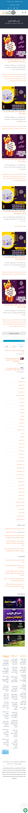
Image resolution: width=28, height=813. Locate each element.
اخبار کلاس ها (21, 388)
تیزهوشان (16, 78)
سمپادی (24, 80)
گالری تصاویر (12, 46)
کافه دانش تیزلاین (20, 505)
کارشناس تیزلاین (20, 528)
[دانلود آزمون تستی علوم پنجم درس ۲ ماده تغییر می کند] (14, 244)
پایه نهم (22, 416)
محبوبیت (21, 346)
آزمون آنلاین (10, 74)
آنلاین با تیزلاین (6, 76)
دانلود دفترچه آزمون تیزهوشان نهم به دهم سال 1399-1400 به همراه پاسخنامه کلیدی (12, 360)
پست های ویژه (20, 430)
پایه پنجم (15, 23)
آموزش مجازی (11, 76)
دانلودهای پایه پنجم (15, 128)
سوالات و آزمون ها (20, 502)
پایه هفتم (22, 423)
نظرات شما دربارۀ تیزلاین (10, 528)
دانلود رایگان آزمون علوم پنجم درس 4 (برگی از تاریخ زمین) (16, 198)
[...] (11, 69)
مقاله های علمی (20, 516)
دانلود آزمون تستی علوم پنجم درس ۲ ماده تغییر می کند (16, 243)
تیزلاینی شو (21, 78)
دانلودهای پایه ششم (11, 78)
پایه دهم (22, 409)
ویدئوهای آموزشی (20, 519)
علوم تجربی (22, 326)
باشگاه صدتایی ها (20, 395)
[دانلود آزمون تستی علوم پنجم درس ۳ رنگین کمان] (14, 98)
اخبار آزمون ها (21, 381)
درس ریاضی (21, 440)
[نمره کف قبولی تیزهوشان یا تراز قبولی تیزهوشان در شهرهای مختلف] (22, 368)
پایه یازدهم (21, 426)
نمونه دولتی (11, 326)
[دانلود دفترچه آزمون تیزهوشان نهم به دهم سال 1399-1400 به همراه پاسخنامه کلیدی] (22, 358)
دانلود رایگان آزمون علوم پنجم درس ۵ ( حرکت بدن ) (16, 146)
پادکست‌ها (21, 399)
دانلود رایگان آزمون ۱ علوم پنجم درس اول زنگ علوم (16, 291)
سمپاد (6, 78)
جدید (14, 346)
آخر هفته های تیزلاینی (17, 74)
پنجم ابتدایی (7, 126)
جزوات (19, 23)
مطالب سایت (21, 512)
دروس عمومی (21, 481)
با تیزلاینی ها (21, 392)
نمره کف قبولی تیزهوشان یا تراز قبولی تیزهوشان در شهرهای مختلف (11, 369)
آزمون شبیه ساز (23, 76)
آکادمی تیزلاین (17, 76)
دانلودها (22, 437)
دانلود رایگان (22, 128)
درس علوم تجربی (20, 461)
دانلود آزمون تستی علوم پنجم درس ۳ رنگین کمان (16, 98)
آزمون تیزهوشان (5, 74)
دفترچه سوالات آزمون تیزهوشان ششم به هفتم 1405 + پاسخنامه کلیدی (15, 543)
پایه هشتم (21, 419)
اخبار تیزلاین (21, 385)
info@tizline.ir (10, 764)
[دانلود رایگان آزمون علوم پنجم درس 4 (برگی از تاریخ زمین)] (14, 198)
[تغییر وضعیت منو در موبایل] (25, 12)
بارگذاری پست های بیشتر (14, 333)
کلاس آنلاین (14, 180)
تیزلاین (25, 78)
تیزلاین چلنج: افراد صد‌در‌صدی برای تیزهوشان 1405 (14, 351)
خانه (22, 23)
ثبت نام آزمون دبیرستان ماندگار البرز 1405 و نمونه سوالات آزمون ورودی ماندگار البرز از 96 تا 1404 (14, 586)
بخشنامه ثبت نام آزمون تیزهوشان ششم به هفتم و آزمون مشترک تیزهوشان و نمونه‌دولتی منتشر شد (14, 573)
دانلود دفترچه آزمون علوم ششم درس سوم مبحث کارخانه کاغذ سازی (16, 46)
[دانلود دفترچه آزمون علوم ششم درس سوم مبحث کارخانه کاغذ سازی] (14, 46)
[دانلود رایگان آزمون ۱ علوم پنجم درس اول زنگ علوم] (14, 292)
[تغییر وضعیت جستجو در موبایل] (22, 12)
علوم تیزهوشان (12, 80)
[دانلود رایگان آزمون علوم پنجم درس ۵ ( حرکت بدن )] (14, 146)
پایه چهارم (22, 406)
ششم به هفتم (17, 80)
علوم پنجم (9, 128)
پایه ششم (22, 412)
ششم (22, 80)
